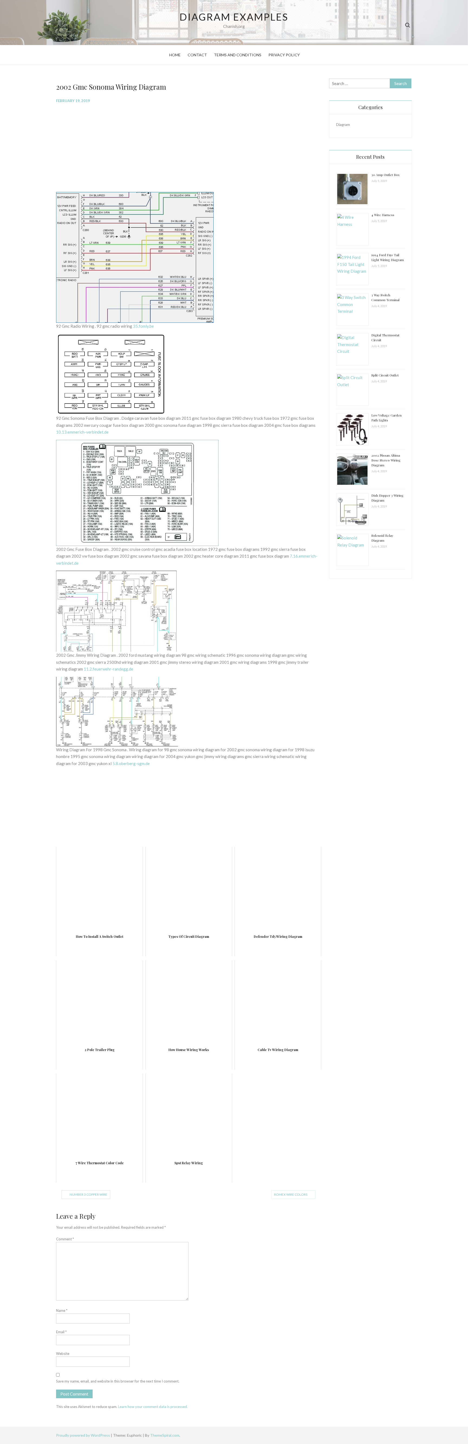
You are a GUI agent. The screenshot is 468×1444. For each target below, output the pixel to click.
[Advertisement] (188, 147)
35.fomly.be (143, 326)
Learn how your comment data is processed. (153, 1406)
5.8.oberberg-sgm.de (131, 763)
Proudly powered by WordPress (83, 1435)
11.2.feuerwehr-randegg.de (108, 668)
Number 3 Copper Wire (88, 1194)
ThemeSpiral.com (164, 1435)
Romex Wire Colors (290, 1194)
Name (61, 1310)
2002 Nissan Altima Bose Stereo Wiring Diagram (386, 460)
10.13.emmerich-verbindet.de (82, 432)
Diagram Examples (234, 17)
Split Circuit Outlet (385, 375)
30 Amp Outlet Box (385, 175)
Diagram (343, 124)
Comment (65, 1239)
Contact (197, 55)
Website (62, 1353)
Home (175, 55)
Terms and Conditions (237, 55)
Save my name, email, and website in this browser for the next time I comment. (117, 1381)
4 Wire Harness (382, 215)
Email (61, 1332)
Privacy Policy (284, 55)
